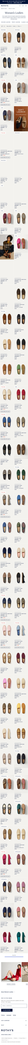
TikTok (14, 1015)
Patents (15, 1038)
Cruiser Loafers (5, 22)
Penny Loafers (16, 22)
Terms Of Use (4, 1040)
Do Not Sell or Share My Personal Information (10, 1041)
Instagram (8, 1015)
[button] (20, 5)
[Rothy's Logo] (4, 5)
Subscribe (6, 1010)
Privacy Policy (22, 1038)
